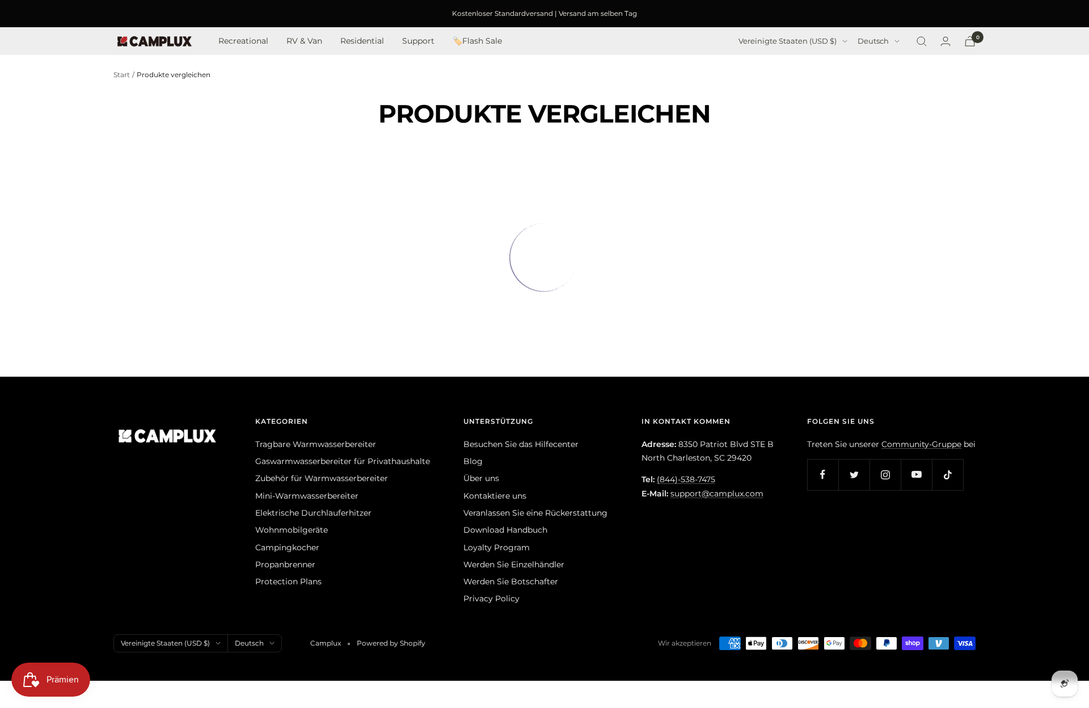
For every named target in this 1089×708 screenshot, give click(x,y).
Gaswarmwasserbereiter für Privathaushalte (342, 461)
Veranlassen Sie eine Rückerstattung (535, 513)
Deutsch (873, 41)
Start (121, 74)
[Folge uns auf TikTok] (947, 474)
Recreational (243, 41)
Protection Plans (288, 581)
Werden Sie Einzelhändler (513, 564)
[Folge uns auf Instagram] (885, 474)
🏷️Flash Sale (477, 41)
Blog (473, 461)
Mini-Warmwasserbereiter (306, 496)
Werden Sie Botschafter (510, 581)
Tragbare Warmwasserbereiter (315, 444)
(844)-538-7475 (686, 479)
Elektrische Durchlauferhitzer (313, 513)
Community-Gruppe (921, 444)
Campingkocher (287, 547)
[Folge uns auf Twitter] (853, 474)
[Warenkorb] (970, 41)
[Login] (945, 41)
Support (418, 41)
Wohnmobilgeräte (291, 530)
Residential (362, 41)
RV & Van (304, 41)
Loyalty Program (496, 547)
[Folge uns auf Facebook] (822, 474)
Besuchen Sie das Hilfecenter (521, 444)
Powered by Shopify (391, 643)
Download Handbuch (505, 530)
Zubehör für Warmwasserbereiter (321, 478)
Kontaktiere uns (494, 496)
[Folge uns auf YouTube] (916, 474)
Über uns (481, 478)
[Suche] (922, 41)
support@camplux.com (716, 493)
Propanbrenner (285, 564)
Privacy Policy (491, 598)
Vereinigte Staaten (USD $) (787, 41)
